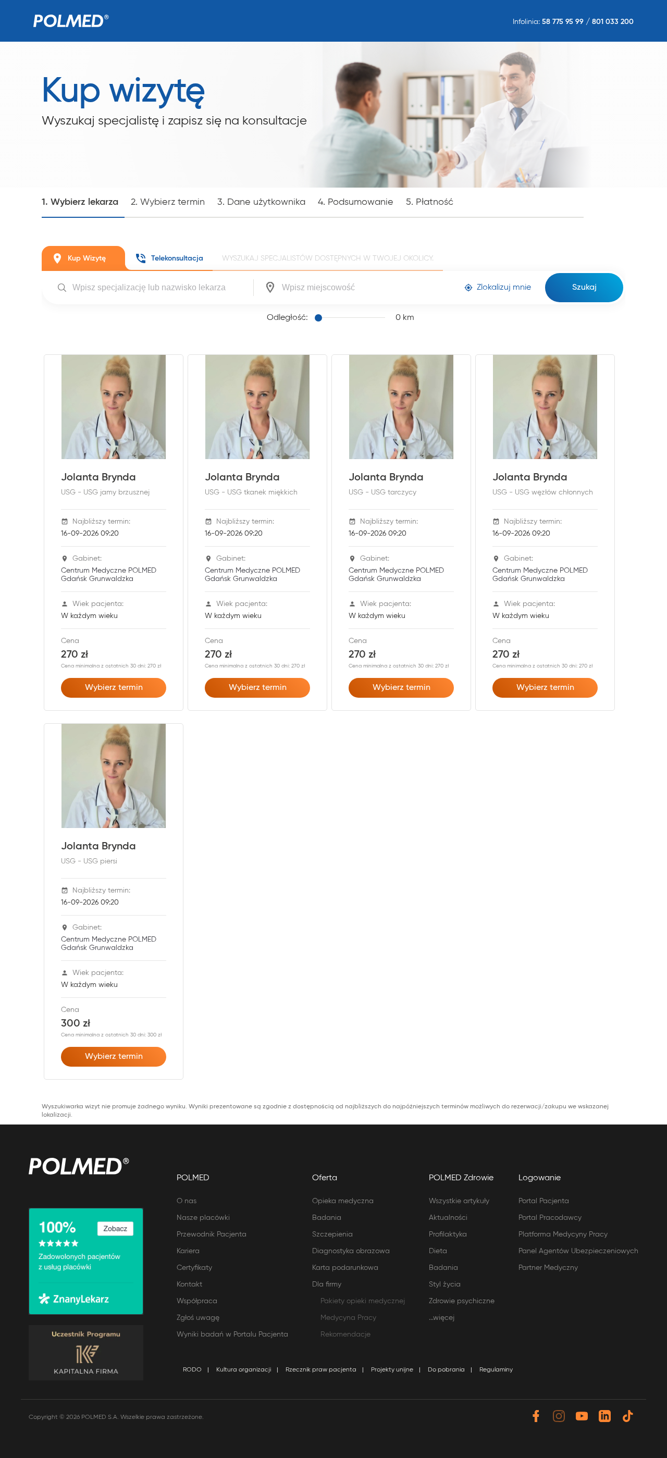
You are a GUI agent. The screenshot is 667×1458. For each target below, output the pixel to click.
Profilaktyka (448, 1234)
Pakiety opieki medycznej (362, 1301)
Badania (326, 1217)
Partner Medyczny (548, 1267)
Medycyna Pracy (348, 1317)
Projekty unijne (392, 1370)
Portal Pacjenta (543, 1201)
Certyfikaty (194, 1267)
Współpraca (197, 1301)
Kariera (188, 1251)
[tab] (83, 258)
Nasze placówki (203, 1217)
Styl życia (445, 1284)
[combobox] (161, 287)
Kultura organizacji (243, 1370)
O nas (186, 1201)
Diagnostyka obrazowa (351, 1251)
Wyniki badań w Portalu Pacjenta (232, 1334)
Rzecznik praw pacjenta (321, 1370)
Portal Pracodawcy (550, 1217)
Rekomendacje (345, 1334)
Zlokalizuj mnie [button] (504, 287)
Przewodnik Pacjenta (211, 1234)
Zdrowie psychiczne (462, 1301)
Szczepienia (332, 1234)
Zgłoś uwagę (198, 1317)
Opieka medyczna (343, 1201)
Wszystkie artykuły (459, 1201)
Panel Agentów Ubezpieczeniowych (578, 1251)
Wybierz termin (114, 688)
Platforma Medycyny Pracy (563, 1234)
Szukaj (584, 287)
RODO (192, 1370)
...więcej (441, 1317)
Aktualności (448, 1217)
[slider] (351, 317)
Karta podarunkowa (345, 1267)
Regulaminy (496, 1370)
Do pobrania (446, 1370)
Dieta (438, 1251)
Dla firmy (326, 1284)
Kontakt (189, 1284)
